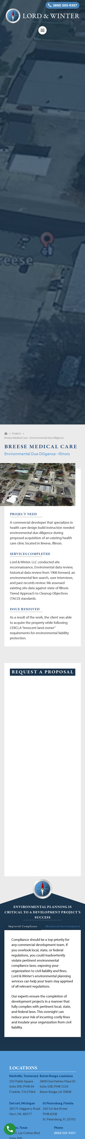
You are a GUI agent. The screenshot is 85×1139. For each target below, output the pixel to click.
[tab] (22, 926)
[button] (42, 30)
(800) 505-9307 (65, 1133)
